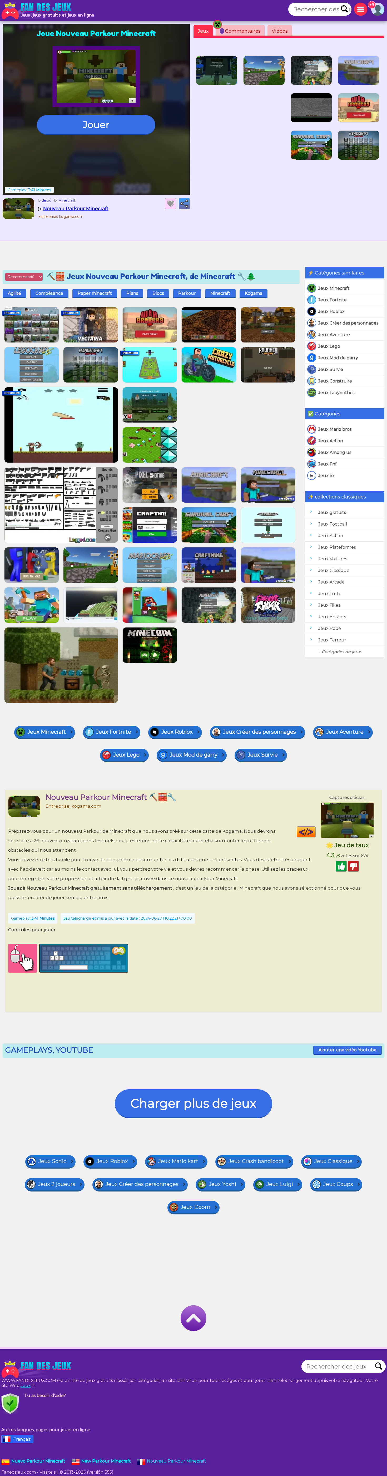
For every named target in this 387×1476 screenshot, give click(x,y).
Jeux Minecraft (334, 288)
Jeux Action (330, 440)
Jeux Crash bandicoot (256, 1161)
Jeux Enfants (332, 616)
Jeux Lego (329, 346)
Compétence (49, 293)
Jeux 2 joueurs (56, 1184)
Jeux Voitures (332, 558)
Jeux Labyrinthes (336, 392)
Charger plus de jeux (193, 1103)
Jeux (203, 31)
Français (22, 1439)
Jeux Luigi (279, 1184)
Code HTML (315, 832)
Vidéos (280, 31)
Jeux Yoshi (222, 1184)
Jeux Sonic (52, 1161)
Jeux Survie (330, 369)
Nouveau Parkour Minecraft (176, 1461)
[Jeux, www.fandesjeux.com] (36, 10)
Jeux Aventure (334, 334)
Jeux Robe (329, 628)
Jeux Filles (329, 605)
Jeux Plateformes (337, 547)
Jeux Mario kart (178, 1161)
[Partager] (184, 203)
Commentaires (241, 31)
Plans (132, 293)
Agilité (14, 293)
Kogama (253, 293)
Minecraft (220, 293)
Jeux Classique (333, 570)
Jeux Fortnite (332, 299)
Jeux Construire (335, 381)
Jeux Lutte (329, 593)
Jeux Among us (334, 452)
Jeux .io (326, 475)
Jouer (96, 124)
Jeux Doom (195, 1207)
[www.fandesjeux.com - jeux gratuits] (36, 1369)
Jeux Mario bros (334, 429)
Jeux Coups (338, 1184)
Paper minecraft (95, 293)
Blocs (158, 293)
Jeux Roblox (331, 311)
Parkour (187, 293)
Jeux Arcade (331, 582)
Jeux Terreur (332, 640)
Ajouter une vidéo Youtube (347, 1049)
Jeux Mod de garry (338, 357)
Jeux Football (332, 524)
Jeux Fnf (327, 464)
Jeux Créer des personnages (348, 323)
